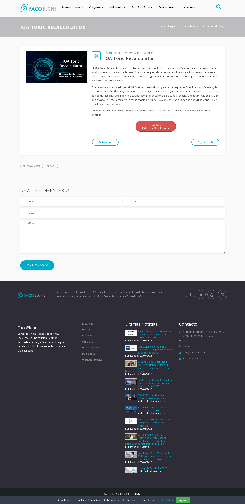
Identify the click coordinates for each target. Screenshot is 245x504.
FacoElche (87, 323)
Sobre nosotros (71, 7)
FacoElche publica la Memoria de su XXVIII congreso (154, 409)
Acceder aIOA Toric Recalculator (155, 126)
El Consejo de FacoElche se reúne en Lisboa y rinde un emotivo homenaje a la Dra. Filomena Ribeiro (147, 366)
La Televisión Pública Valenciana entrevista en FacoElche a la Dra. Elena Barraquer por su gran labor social (146, 439)
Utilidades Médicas (93, 359)
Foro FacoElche (141, 7)
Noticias (86, 329)
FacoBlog (87, 335)
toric (52, 165)
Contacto (189, 7)
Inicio (179, 26)
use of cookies (164, 500)
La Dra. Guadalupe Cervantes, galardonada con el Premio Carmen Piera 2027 (155, 383)
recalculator (33, 165)
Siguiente (204, 142)
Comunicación (167, 7)
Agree (182, 500)
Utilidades (191, 26)
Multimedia (116, 7)
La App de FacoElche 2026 (152, 468)
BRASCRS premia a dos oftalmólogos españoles (152, 397)
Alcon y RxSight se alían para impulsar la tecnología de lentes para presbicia (154, 334)
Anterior (106, 142)
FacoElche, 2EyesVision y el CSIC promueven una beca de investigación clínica (155, 456)
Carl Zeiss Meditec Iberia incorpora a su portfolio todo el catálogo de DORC (156, 349)
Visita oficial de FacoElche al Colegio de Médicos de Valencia (154, 422)
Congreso (95, 7)
